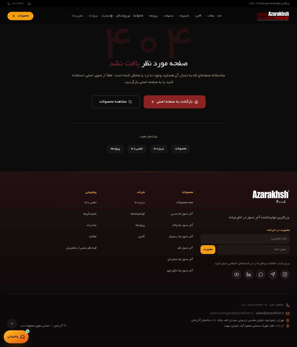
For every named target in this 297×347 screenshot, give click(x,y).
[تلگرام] (273, 274)
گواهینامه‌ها (138, 214)
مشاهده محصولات (112, 102)
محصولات (180, 149)
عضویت (208, 249)
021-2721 (18, 3)
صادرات (92, 225)
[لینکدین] (248, 274)
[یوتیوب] (236, 274)
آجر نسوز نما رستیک (181, 236)
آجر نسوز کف (185, 248)
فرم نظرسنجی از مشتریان (81, 248)
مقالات (93, 236)
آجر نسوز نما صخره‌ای (180, 259)
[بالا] (12, 323)
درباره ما (159, 149)
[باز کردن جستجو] (29, 3)
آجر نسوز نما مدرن (182, 214)
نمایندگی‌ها (90, 214)
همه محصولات (184, 202)
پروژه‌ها (115, 149)
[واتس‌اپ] (260, 274)
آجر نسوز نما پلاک (182, 225)
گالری (141, 236)
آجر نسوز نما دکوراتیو (180, 271)
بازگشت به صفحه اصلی (175, 102)
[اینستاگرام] (285, 274)
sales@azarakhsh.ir (247, 313)
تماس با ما (137, 149)
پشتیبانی (12, 336)
